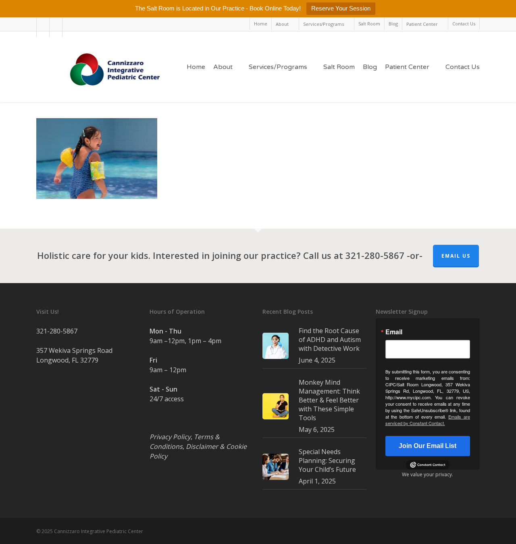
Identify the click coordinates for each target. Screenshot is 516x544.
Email (393, 332)
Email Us (455, 255)
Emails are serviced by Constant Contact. (427, 419)
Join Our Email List (427, 445)
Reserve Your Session (340, 8)
